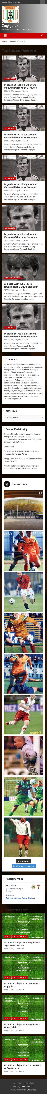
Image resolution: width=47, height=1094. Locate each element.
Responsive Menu (42, 2)
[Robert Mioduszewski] (23, 755)
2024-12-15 (8, 949)
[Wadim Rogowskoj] (23, 674)
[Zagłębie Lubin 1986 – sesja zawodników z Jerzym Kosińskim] (23, 267)
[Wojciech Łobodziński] (23, 592)
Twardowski (19, 949)
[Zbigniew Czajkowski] (23, 551)
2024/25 (7, 936)
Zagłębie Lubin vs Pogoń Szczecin (20, 898)
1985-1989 (8, 278)
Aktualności (10, 79)
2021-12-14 (8, 340)
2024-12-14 (8, 141)
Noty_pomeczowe (19, 936)
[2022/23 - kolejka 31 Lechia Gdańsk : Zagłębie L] (23, 510)
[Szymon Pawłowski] (23, 714)
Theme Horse (26, 1086)
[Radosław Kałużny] (23, 796)
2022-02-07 (8, 290)
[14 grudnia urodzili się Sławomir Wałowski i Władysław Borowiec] (23, 68)
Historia (18, 278)
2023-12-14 (8, 191)
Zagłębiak (10, 25)
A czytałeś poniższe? (16, 909)
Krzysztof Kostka (21, 91)
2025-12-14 (8, 91)
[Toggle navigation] (5, 36)
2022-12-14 (8, 240)
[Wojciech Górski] (23, 633)
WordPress (31, 1090)
